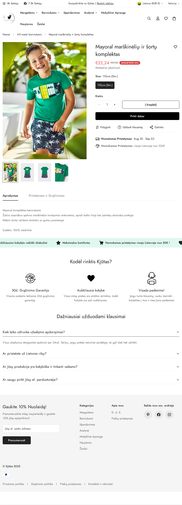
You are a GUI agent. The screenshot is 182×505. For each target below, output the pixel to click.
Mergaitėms (27, 13)
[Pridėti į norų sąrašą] (175, 47)
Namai (6, 34)
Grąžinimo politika (42, 484)
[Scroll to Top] (175, 486)
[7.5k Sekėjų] (158, 414)
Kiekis (99, 96)
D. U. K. (116, 412)
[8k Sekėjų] (169, 414)
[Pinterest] (148, 414)
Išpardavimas (72, 13)
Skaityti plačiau (105, 3)
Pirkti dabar (137, 116)
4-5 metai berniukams (29, 34)
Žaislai (41, 24)
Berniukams (49, 13)
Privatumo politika (13, 484)
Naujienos (26, 24)
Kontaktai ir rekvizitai (100, 484)
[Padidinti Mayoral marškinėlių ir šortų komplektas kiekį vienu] (114, 104)
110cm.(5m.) (105, 86)
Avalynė (89, 13)
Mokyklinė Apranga (113, 13)
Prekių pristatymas (122, 418)
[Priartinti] (79, 50)
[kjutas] (9, 18)
